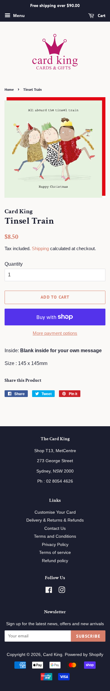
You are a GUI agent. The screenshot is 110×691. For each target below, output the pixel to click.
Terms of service (55, 552)
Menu (18, 15)
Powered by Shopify (84, 654)
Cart (101, 15)
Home (9, 89)
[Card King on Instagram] (61, 591)
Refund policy (55, 560)
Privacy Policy (55, 544)
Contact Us (55, 528)
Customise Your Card (55, 512)
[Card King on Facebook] (48, 591)
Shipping (40, 248)
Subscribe (88, 636)
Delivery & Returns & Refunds (55, 520)
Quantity (14, 264)
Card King (52, 654)
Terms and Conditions (55, 536)
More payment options (55, 333)
